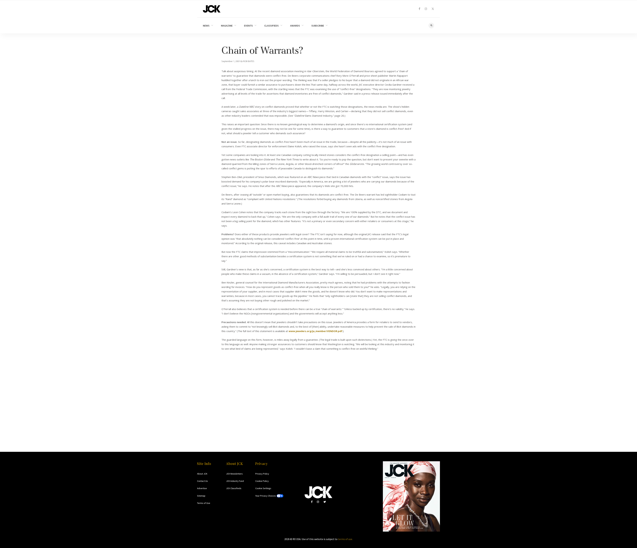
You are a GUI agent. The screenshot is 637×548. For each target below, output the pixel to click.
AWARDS (295, 25)
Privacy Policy (262, 473)
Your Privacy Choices (265, 495)
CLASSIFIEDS (271, 25)
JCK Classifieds (233, 488)
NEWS (206, 25)
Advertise (202, 488)
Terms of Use (203, 503)
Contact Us (202, 481)
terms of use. (345, 539)
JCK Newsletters (234, 473)
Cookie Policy (262, 481)
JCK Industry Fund (235, 481)
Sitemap (201, 495)
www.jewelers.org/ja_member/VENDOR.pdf (315, 331)
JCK (211, 9)
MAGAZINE (227, 25)
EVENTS (248, 25)
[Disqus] (318, 392)
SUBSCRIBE (317, 25)
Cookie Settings (263, 488)
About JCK (202, 473)
